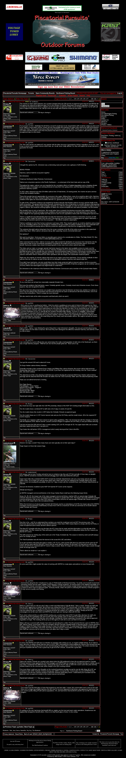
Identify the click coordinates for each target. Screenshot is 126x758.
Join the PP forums (15, 741)
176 (84, 99)
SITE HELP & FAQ (71, 752)
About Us (104, 121)
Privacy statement (8, 734)
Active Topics (73, 95)
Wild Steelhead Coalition (41, 745)
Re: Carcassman (30, 161)
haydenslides (112, 165)
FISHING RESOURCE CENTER (59, 750)
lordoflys (117, 163)
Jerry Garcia (16, 730)
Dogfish (103, 184)
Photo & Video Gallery (61, 742)
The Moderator (36, 730)
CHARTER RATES (74, 750)
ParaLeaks (104, 186)
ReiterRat (23, 730)
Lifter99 (6, 328)
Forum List (52, 95)
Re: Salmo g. (29, 603)
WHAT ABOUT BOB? (94, 750)
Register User (41, 95)
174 (78, 99)
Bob (11, 730)
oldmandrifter (109, 163)
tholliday (104, 137)
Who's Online (106, 150)
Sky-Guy (29, 730)
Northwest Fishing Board (65, 93)
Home (103, 112)
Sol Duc (104, 176)
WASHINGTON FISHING (26, 750)
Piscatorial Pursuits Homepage (14, 93)
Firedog (111, 135)
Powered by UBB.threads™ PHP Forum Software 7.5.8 (63, 756)
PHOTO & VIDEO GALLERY (109, 750)
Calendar (62, 95)
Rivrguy (6, 104)
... (72, 99)
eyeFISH (104, 181)
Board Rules (19, 734)
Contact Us (105, 120)
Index (21, 727)
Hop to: (62, 731)
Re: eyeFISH (29, 124)
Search (82, 95)
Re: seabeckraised (31, 472)
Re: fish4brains (34, 101)
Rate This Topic (22, 99)
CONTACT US (84, 750)
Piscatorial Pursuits (106, 130)
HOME (6, 750)
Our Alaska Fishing (107, 115)
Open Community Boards (45, 93)
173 (75, 99)
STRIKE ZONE (106, 183)
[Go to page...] (99, 99)
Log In (119, 93)
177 (87, 99)
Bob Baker (104, 135)
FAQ (88, 95)
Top (4, 120)
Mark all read (28, 734)
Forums (31, 93)
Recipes (104, 123)
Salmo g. (6, 305)
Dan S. (103, 174)
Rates (103, 118)
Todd (103, 172)
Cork (103, 163)
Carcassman (7, 126)
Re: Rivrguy (29, 404)
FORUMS (47, 750)
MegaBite (104, 165)
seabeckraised (8, 443)
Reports (104, 117)
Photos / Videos (106, 124)
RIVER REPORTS (39, 750)
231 (95, 99)
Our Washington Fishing (109, 113)
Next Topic (28, 727)
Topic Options (8, 99)
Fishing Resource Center (90, 744)
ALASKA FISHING (14, 750)
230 (92, 99)
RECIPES (62, 752)
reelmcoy (117, 135)
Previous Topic (10, 727)
